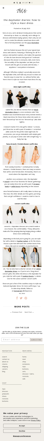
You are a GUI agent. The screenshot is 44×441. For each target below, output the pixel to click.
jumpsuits (5, 394)
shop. (24, 362)
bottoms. (25, 369)
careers (5, 369)
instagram (18, 291)
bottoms (5, 401)
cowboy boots (28, 276)
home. (24, 357)
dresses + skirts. (28, 374)
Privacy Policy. (36, 420)
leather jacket (22, 241)
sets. (24, 371)
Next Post (28, 312)
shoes (4, 396)
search (4, 357)
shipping (5, 366)
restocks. (25, 376)
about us (5, 362)
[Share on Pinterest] (25, 299)
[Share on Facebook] (17, 299)
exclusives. (26, 364)
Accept (22, 426)
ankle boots (15, 186)
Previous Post (17, 312)
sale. (24, 379)
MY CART (27, 3)
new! (24, 359)
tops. (24, 366)
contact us (5, 359)
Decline (22, 431)
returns (4, 364)
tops (3, 389)
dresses (5, 391)
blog (3, 371)
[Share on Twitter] (21, 299)
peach (7, 181)
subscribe (36, 340)
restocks (5, 399)
